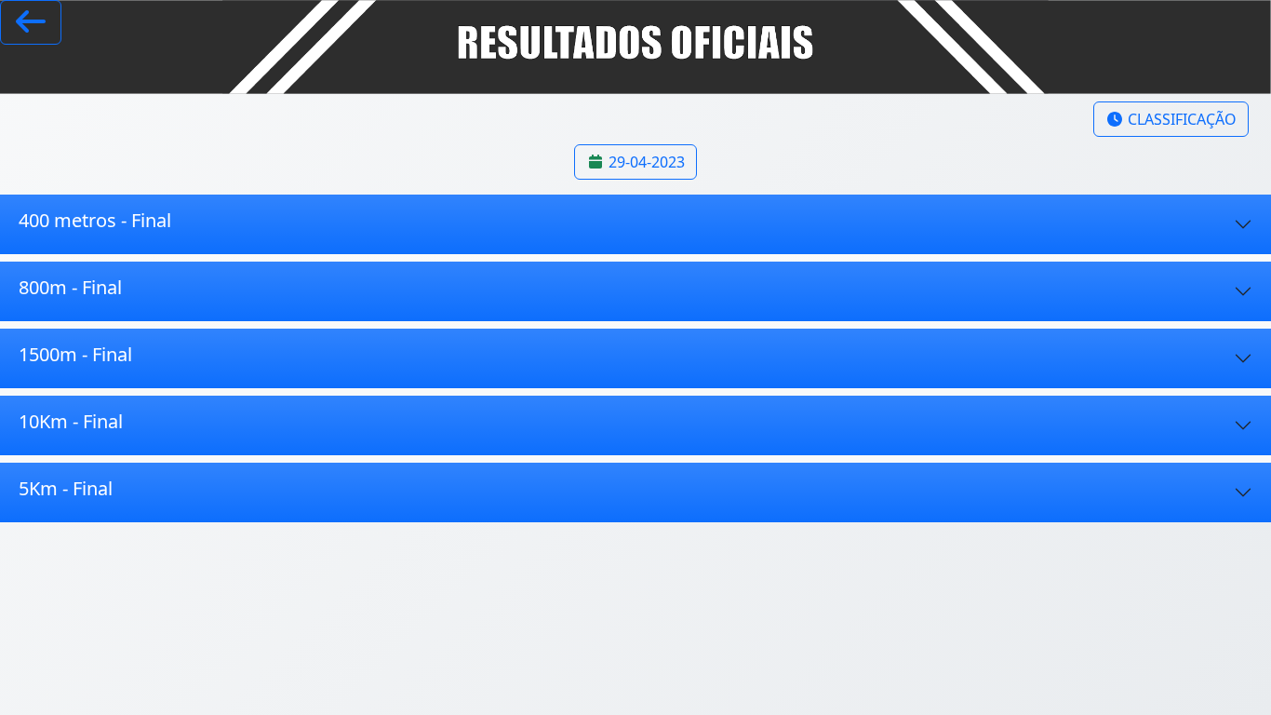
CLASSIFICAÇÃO (1180, 119)
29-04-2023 (645, 162)
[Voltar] (30, 22)
